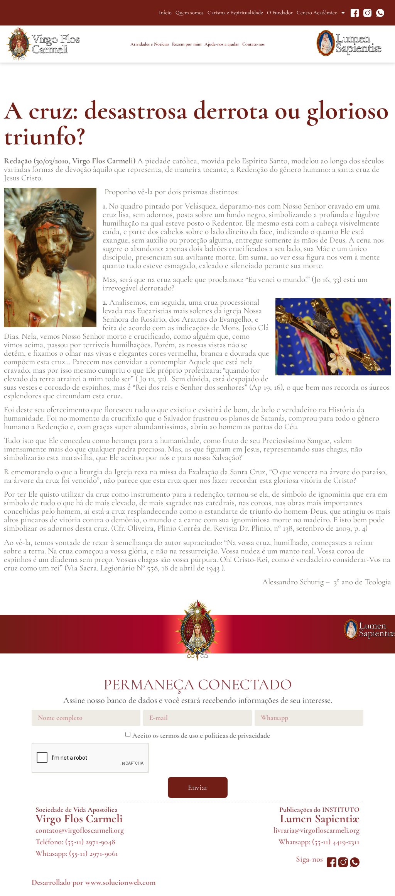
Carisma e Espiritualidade (235, 12)
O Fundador (280, 12)
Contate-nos (253, 44)
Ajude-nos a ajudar (221, 44)
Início (165, 12)
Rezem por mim (186, 44)
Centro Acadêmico (317, 12)
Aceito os (201, 735)
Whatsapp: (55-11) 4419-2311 (319, 842)
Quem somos (190, 12)
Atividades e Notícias (149, 44)
